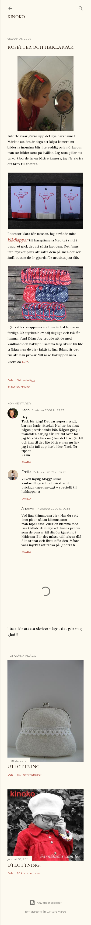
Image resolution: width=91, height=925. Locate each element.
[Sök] (81, 7)
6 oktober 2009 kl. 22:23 (48, 410)
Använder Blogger (49, 902)
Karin (25, 410)
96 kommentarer (28, 873)
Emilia (26, 472)
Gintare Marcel (56, 911)
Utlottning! (24, 766)
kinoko (16, 16)
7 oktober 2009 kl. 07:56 (53, 508)
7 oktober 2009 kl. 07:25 (49, 472)
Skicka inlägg (26, 380)
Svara (26, 462)
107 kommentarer (29, 774)
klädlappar (17, 240)
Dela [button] (10, 380)
